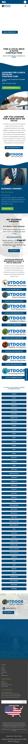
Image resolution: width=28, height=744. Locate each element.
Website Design (4, 686)
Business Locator (4, 675)
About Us (3, 669)
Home (2, 667)
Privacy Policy (14, 729)
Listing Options (4, 683)
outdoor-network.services (6, 692)
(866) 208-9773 (11, 608)
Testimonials (4, 672)
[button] (25, 2)
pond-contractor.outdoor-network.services (10, 694)
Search (23, 702)
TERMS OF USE (9, 736)
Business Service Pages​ (6, 684)
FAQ (2, 673)
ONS (16, 741)
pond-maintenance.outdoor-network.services (11, 695)
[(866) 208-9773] (4, 608)
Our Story (3, 670)
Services (3, 681)
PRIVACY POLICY (18, 736)
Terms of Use (21, 729)
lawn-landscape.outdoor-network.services (10, 697)
